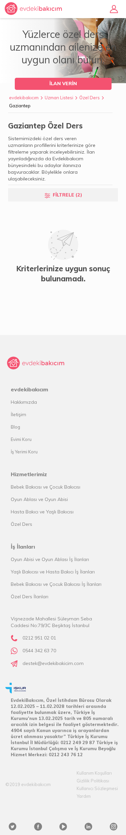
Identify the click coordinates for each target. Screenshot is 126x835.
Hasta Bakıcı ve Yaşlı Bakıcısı (42, 512)
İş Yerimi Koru (24, 451)
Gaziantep (20, 105)
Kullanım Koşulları (94, 773)
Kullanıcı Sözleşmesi (97, 788)
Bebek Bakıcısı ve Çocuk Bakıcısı (45, 487)
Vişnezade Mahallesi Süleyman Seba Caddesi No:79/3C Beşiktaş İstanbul (51, 622)
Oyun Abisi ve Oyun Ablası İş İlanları (50, 559)
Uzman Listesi (59, 97)
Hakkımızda (24, 402)
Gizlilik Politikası (93, 780)
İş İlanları (23, 546)
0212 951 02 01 (39, 638)
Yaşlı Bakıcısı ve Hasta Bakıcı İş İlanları (53, 572)
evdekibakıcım (24, 97)
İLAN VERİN (63, 83)
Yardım (84, 796)
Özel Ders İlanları (29, 597)
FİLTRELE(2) (67, 195)
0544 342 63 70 (39, 651)
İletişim (18, 414)
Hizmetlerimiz (29, 474)
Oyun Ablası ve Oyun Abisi (39, 499)
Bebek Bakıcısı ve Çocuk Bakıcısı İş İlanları (56, 584)
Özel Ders (89, 97)
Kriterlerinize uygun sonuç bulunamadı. (63, 273)
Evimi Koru (21, 439)
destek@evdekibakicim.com (53, 663)
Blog (15, 427)
